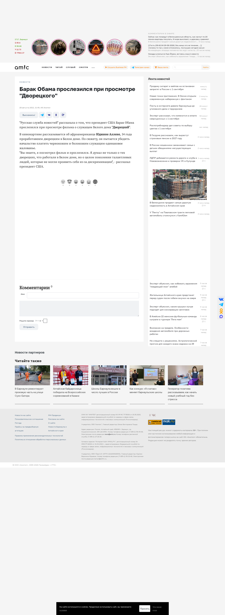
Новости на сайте (23, 415)
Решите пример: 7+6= (31, 321)
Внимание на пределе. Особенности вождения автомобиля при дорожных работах (169, 331)
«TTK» (53, 465)
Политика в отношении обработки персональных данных (40, 439)
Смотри (83, 67)
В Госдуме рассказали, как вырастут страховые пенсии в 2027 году (169, 137)
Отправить (28, 327)
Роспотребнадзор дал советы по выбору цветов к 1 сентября (171, 127)
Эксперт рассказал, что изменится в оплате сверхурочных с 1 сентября (173, 117)
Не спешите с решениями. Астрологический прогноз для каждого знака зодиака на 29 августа (173, 343)
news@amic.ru (110, 434)
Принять (144, 608)
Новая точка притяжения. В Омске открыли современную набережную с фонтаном (173, 97)
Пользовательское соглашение (29, 419)
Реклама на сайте (56, 419)
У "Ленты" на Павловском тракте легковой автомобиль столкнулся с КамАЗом (172, 214)
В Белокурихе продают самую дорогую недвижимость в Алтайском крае (170, 204)
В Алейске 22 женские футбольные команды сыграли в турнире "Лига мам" (173, 318)
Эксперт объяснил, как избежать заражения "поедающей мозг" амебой (173, 285)
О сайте (51, 423)
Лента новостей (159, 79)
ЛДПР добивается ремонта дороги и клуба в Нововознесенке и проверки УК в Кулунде (173, 159)
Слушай (70, 67)
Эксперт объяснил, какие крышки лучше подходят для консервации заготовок (171, 308)
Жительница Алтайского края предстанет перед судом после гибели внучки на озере (173, 296)
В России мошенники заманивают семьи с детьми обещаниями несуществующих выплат (172, 148)
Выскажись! (28, 115)
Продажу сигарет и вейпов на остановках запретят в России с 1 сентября (172, 87)
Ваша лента (162, 67)
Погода (18, 423)
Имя (23, 294)
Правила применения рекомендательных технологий (39, 435)
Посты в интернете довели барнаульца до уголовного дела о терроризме (172, 107)
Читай (58, 67)
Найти (205, 67)
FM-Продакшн (54, 415)
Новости (47, 67)
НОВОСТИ (24, 82)
